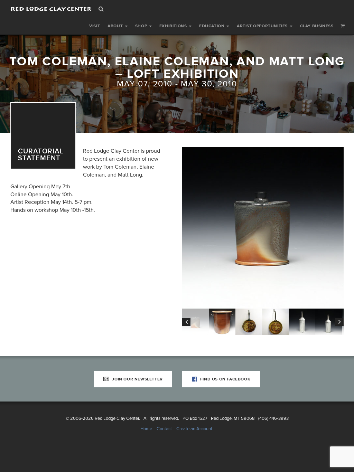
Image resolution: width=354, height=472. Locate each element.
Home (146, 429)
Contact (164, 429)
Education (212, 25)
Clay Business (317, 25)
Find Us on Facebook (224, 379)
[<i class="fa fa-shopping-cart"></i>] (343, 26)
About (116, 25)
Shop (141, 25)
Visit (94, 25)
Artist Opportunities (263, 25)
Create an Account (194, 429)
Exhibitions (173, 25)
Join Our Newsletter (137, 379)
